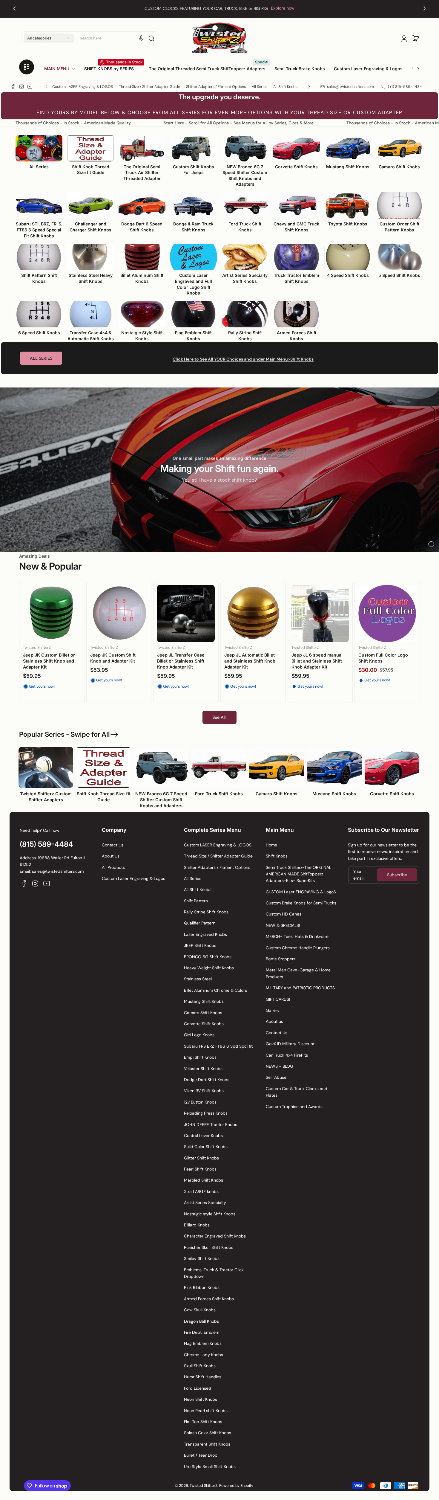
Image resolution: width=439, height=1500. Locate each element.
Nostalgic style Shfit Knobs (209, 1214)
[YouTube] (29, 86)
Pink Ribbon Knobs (202, 1287)
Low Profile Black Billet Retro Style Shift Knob (382, 663)
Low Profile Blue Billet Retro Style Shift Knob (314, 663)
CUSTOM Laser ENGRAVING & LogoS (301, 892)
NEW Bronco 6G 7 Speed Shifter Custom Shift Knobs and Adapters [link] (161, 799)
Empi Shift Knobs (200, 1057)
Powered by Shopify (236, 1485)
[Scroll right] (414, 66)
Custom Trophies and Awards (294, 1106)
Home (271, 845)
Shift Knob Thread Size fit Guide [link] (104, 796)
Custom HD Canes (283, 914)
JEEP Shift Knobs (200, 945)
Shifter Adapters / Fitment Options (216, 86)
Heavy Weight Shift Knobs (209, 968)
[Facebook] (13, 86)
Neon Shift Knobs (200, 1399)
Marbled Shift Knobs (203, 1180)
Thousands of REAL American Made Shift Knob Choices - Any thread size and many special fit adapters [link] (207, 8)
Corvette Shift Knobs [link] (392, 793)
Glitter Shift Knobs (201, 1158)
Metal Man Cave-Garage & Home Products (298, 973)
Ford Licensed (197, 1388)
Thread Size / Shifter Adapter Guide (149, 86)
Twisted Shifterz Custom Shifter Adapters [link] (46, 796)
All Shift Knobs (285, 86)
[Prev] (14, 8)
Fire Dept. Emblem (201, 1332)
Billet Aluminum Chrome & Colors (215, 990)
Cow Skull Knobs (200, 1310)
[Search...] (151, 38)
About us (274, 1021)
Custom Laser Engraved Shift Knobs (48, 657)
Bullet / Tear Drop (200, 1455)
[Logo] (219, 38)
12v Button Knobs (200, 1102)
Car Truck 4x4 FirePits (287, 1055)
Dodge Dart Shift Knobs (206, 1079)
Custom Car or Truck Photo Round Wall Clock (185, 660)
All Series (259, 86)
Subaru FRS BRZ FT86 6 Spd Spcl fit (218, 1046)
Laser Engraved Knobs (205, 934)
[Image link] (46, 779)
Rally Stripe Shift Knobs (206, 912)
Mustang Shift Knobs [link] (334, 793)
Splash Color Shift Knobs (207, 1432)
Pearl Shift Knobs (200, 1169)
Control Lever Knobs (203, 1135)
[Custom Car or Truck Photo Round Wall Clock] (186, 616)
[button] (49, 38)
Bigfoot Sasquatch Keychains (109, 658)
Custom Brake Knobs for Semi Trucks (301, 903)
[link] (62, 68)
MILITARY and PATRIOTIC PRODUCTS (300, 988)
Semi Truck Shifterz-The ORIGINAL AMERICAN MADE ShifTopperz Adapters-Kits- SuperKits (298, 874)
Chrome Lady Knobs (203, 1354)
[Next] (424, 8)
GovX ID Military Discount (290, 1043)
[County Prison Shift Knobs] (253, 618)
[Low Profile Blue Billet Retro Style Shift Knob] (320, 619)
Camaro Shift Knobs (203, 1012)
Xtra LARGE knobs (201, 1191)
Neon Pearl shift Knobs (206, 1410)
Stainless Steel (198, 979)
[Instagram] (21, 86)
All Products (113, 867)
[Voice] (141, 38)
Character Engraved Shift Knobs (215, 1236)
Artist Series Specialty (205, 1202)
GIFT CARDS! (278, 999)
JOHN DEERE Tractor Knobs (210, 1124)
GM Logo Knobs (199, 1034)
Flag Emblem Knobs (203, 1343)
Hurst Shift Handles (202, 1377)
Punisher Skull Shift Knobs (208, 1247)
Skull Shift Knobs (200, 1365)
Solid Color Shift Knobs (206, 1146)
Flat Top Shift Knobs (203, 1421)
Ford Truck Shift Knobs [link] (219, 793)
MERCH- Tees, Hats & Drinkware (297, 936)
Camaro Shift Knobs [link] (276, 793)
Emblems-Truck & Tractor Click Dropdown (214, 1273)
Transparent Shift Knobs (207, 1444)
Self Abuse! (277, 1077)
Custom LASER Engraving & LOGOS (82, 86)
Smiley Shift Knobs (202, 1258)
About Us (110, 856)
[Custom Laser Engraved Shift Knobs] (52, 614)
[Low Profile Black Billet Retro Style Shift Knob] (387, 619)
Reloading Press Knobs (206, 1113)
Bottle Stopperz (280, 959)
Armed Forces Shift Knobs (209, 1298)
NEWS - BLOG (279, 1066)
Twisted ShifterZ (203, 1485)
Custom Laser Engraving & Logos (133, 878)
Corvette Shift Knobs (204, 1023)
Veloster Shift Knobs (203, 1068)
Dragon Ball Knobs (201, 1321)
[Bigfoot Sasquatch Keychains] (119, 614)
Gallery (273, 1010)
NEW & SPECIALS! (283, 925)
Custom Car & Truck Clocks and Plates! (296, 1092)
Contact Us (112, 845)
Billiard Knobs (197, 1225)
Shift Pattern (196, 901)
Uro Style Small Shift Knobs (210, 1466)
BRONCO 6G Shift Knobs (207, 956)
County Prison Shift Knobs (252, 659)
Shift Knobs (277, 856)
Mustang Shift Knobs (204, 1001)
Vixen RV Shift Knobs (204, 1090)
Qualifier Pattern (199, 923)
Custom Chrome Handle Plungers (298, 947)
